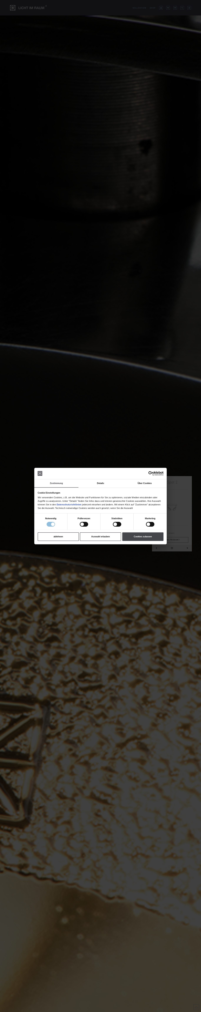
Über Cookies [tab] (145, 483)
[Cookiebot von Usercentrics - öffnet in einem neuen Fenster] (150, 473)
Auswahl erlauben (100, 536)
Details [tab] (100, 483)
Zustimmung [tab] (56, 483)
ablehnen (58, 536)
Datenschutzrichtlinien (69, 504)
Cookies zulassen (143, 536)
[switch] (84, 524)
